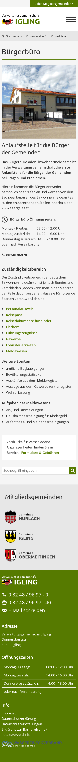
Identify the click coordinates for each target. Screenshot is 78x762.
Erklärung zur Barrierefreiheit (24, 729)
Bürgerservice (34, 36)
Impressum (11, 713)
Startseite (12, 36)
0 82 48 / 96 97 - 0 (28, 594)
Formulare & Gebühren (40, 452)
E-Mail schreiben (26, 610)
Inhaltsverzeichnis (16, 734)
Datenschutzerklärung (19, 718)
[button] (71, 19)
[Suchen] (72, 470)
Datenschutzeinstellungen (22, 724)
